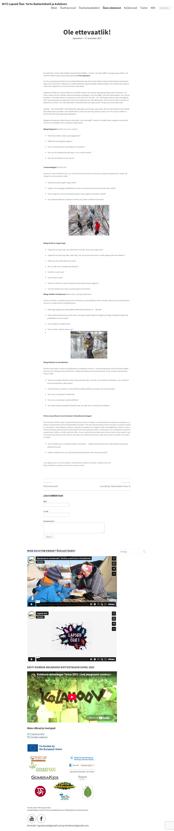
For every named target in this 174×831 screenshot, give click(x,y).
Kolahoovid (130, 8)
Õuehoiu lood (68, 8)
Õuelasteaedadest (89, 8)
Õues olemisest (112, 8)
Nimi (45, 501)
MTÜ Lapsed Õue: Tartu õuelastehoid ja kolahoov (34, 3)
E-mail (45, 511)
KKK (153, 8)
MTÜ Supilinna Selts (36, 734)
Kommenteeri (48, 521)
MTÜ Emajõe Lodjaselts (37, 737)
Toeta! (144, 8)
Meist (54, 8)
